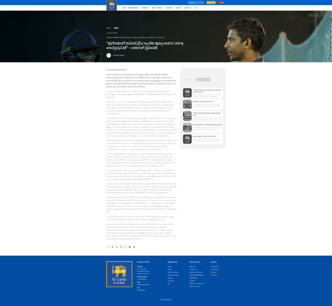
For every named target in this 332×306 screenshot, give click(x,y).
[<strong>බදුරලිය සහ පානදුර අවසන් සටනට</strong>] (187, 104)
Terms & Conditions (196, 283)
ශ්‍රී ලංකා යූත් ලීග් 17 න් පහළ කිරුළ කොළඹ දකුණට (207, 124)
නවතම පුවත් (160, 37)
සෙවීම (207, 79)
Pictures (171, 280)
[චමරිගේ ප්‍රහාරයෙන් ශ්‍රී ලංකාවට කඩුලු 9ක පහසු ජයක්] (187, 116)
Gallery (178, 8)
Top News (142, 37)
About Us (192, 266)
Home (124, 8)
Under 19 (150, 37)
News (154, 8)
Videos (170, 278)
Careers (192, 280)
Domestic (145, 8)
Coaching (168, 8)
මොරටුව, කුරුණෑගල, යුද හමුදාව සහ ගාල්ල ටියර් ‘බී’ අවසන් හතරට (207, 91)
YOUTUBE (214, 275)
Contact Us (193, 269)
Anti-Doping (193, 278)
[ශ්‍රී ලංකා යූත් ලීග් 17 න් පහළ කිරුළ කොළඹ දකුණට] (187, 127)
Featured (109, 37)
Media (160, 8)
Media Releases (173, 275)
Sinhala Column (132, 37)
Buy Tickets (211, 2)
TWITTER (214, 272)
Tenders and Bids (195, 272)
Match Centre (173, 272)
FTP (169, 286)
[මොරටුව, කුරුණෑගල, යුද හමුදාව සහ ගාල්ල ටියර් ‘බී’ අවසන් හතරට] (187, 93)
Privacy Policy (194, 286)
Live (220, 2)
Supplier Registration (196, 275)
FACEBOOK (214, 266)
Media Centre (119, 37)
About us (188, 8)
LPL (196, 8)
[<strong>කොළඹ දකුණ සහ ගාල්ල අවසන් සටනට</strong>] (187, 139)
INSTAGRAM (215, 269)
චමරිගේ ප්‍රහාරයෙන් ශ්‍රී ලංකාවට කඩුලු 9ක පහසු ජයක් (207, 114)
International (133, 8)
